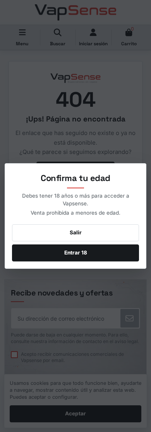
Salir (76, 232)
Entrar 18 (75, 252)
